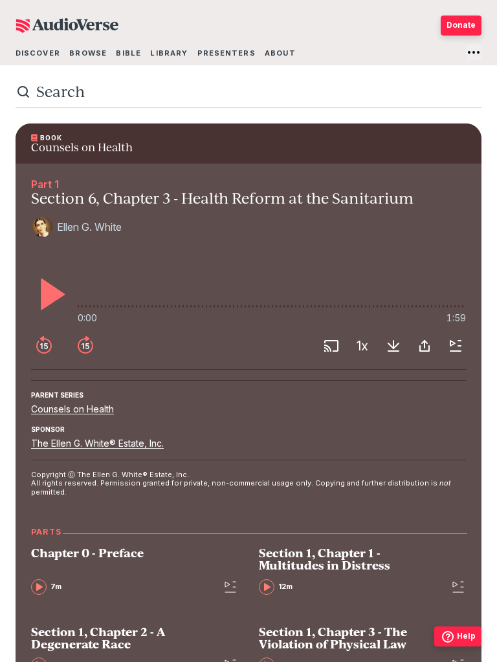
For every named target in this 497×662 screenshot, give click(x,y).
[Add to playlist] (455, 346)
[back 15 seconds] (44, 346)
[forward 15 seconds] (85, 346)
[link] (123, 570)
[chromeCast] (331, 346)
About (280, 53)
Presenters (226, 53)
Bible (128, 53)
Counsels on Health (72, 408)
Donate (461, 25)
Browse (88, 53)
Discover (38, 53)
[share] (424, 346)
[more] (473, 52)
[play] (49, 294)
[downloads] (393, 346)
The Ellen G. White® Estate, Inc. (97, 443)
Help (466, 636)
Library (169, 53)
